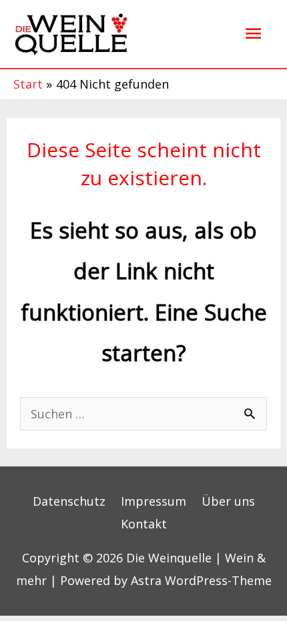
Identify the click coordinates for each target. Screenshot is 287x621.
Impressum (153, 501)
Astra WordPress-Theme (201, 580)
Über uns (228, 501)
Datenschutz (69, 501)
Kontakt (144, 524)
